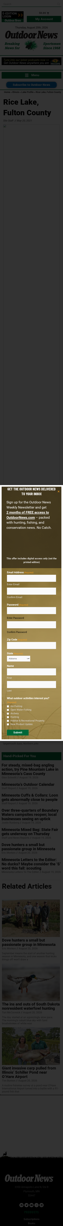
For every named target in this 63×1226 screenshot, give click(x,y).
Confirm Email (14, 597)
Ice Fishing (16, 706)
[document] (31, 613)
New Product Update (21, 724)
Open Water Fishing (20, 709)
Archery (14, 713)
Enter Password (15, 618)
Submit (17, 732)
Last (9, 690)
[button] (58, 491)
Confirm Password (17, 632)
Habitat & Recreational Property (27, 720)
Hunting (14, 717)
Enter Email (13, 584)
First (9, 677)
